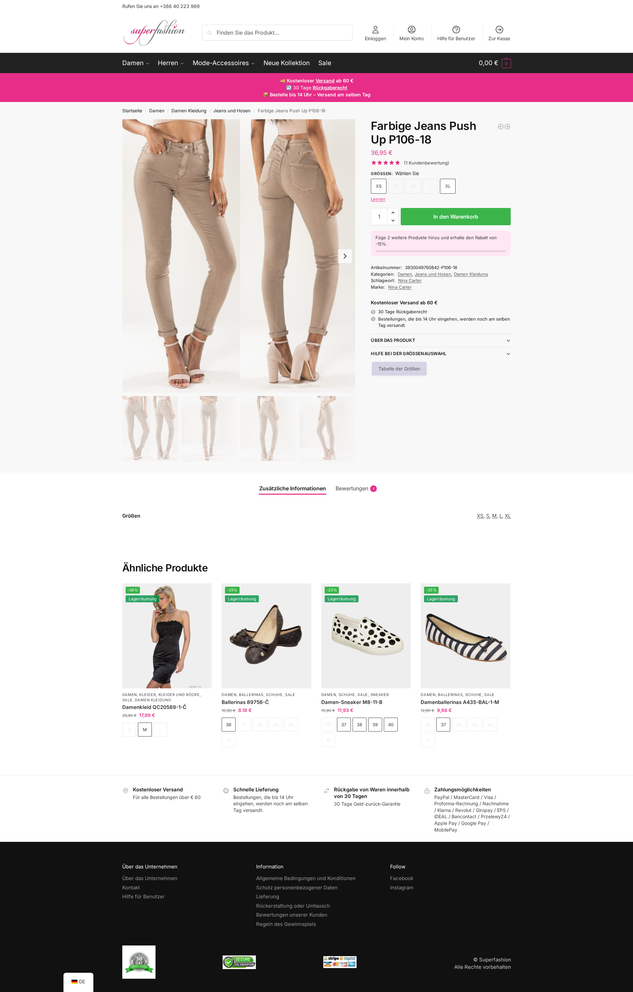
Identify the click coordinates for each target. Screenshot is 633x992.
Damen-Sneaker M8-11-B (351, 702)
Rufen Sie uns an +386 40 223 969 (161, 6)
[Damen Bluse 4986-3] (507, 126)
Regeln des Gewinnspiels (286, 924)
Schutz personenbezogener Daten (297, 887)
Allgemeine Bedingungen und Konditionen (306, 878)
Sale (127, 700)
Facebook (401, 878)
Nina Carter (410, 280)
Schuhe (274, 694)
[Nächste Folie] (345, 256)
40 (390, 724)
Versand (325, 80)
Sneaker (379, 694)
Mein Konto (411, 38)
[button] (495, 63)
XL (448, 186)
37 (343, 724)
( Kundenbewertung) (426, 163)
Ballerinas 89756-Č (245, 702)
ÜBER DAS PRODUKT (393, 340)
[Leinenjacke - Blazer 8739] (500, 126)
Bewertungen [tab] (355, 488)
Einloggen (375, 38)
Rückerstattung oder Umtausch (293, 906)
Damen (156, 110)
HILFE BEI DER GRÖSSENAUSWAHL (408, 353)
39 (375, 724)
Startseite (132, 110)
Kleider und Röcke (179, 694)
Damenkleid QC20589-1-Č (154, 707)
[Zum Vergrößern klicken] (239, 256)
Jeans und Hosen (232, 110)
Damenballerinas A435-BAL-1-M (460, 702)
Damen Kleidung (188, 110)
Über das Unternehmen (149, 878)
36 (228, 724)
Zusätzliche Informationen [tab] (292, 488)
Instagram (401, 887)
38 (359, 724)
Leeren (378, 199)
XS (378, 186)
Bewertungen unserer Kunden (291, 915)
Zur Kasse (499, 38)
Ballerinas (251, 694)
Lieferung (267, 896)
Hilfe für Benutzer (456, 38)
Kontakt (131, 887)
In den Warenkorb (455, 216)
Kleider (147, 694)
